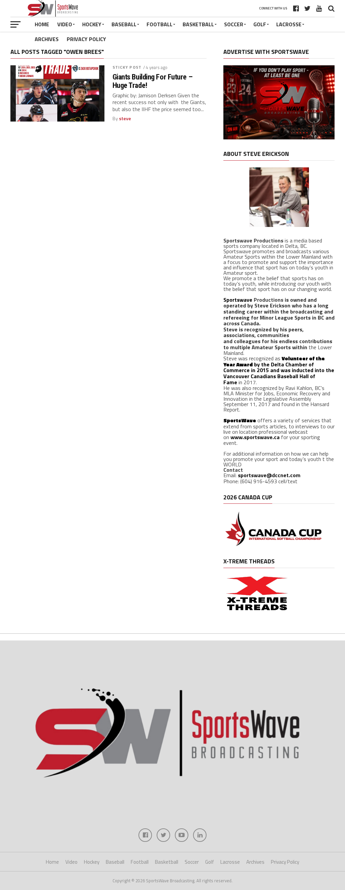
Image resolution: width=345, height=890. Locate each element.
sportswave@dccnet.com (269, 475)
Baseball (124, 24)
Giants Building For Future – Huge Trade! (152, 81)
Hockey (91, 24)
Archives (47, 39)
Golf (259, 24)
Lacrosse (289, 24)
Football (159, 24)
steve (125, 118)
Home (42, 24)
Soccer (233, 24)
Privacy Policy (86, 39)
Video (64, 24)
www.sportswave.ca (255, 437)
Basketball (198, 24)
